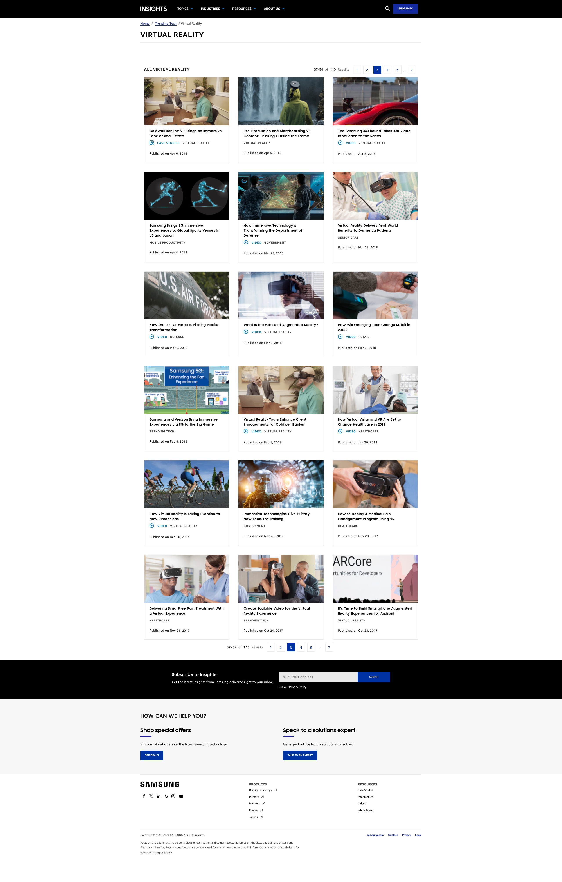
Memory (254, 796)
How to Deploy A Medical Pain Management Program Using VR (366, 516)
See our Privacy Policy (292, 687)
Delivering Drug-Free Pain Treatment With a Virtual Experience (186, 611)
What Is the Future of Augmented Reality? (281, 325)
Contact (393, 834)
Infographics (365, 796)
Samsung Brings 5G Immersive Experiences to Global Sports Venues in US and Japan (185, 230)
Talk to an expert (300, 755)
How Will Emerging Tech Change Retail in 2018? (374, 327)
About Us (272, 9)
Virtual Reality (196, 143)
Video (351, 143)
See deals (152, 755)
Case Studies (168, 143)
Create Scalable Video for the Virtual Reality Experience (277, 611)
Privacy (406, 834)
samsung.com (375, 834)
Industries (210, 9)
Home (145, 24)
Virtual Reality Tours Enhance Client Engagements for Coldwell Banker (275, 422)
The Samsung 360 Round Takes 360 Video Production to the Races (374, 133)
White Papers (366, 810)
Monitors (254, 803)
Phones (253, 810)
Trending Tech (166, 24)
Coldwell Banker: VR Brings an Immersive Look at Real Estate (186, 133)
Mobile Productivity (168, 242)
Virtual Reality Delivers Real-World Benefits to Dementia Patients (368, 228)
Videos (362, 803)
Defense (177, 337)
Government (275, 242)
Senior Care (348, 237)
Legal (418, 834)
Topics (183, 9)
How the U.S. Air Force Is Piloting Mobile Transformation (184, 327)
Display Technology (260, 790)
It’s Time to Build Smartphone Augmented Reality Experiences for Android (375, 611)
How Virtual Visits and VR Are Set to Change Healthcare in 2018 (369, 422)
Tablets (253, 817)
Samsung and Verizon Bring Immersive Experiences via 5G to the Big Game (184, 422)
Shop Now (405, 8)
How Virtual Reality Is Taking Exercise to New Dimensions (185, 516)
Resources (242, 9)
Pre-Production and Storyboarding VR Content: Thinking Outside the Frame (277, 133)
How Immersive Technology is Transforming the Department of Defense (273, 230)
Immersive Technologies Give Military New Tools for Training (277, 516)
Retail (363, 337)
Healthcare (368, 431)
